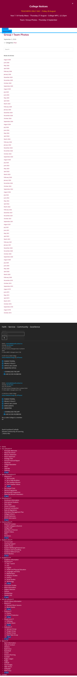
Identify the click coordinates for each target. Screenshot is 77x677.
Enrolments (9, 406)
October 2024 (7, 118)
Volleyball (7, 669)
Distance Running (9, 655)
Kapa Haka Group (12, 635)
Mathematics (11, 573)
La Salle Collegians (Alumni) (13, 526)
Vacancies (7, 462)
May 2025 (6, 98)
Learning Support (9, 544)
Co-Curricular (8, 542)
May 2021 (6, 233)
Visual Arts (7, 619)
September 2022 (8, 189)
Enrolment (5, 498)
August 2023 (7, 160)
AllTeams (19, 357)
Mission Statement (10, 455)
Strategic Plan (8, 458)
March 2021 (7, 239)
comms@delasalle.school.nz (14, 343)
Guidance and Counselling (12, 550)
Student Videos (9, 532)
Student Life (6, 540)
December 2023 (8, 148)
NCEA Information (10, 587)
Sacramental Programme (12, 492)
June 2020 (6, 265)
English (9, 567)
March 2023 (7, 174)
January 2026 (7, 74)
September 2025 (8, 86)
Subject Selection (9, 589)
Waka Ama (7, 671)
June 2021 (6, 230)
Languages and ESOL (13, 571)
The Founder (11, 478)
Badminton (7, 649)
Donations (7, 536)
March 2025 (7, 104)
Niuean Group (11, 633)
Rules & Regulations (10, 510)
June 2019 (6, 292)
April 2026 (6, 68)
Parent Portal (9, 361)
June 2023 (6, 165)
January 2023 (7, 180)
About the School (9, 453)
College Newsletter (10, 464)
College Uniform (9, 514)
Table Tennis (8, 667)
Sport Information (10, 643)
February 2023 (8, 177)
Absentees (8, 408)
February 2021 (8, 242)
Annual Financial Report (12, 460)
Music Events (11, 607)
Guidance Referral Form (12, 552)
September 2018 (8, 307)
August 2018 (7, 310)
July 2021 (6, 227)
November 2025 (8, 80)
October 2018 (7, 304)
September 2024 (8, 121)
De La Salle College (8, 442)
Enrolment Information (11, 500)
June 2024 (6, 130)
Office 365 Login (10, 366)
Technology (10, 581)
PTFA (6, 534)
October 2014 (7, 313)
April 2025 (6, 101)
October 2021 (7, 218)
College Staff (8, 528)
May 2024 (6, 133)
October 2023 (7, 154)
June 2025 (6, 95)
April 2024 (6, 136)
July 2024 (6, 127)
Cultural (6, 627)
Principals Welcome (10, 451)
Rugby (6, 661)
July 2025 (6, 92)
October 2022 (7, 186)
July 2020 (6, 263)
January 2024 (7, 145)
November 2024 (8, 115)
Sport (3, 641)
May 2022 (6, 201)
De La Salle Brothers (13, 480)
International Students (11, 502)
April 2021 (6, 236)
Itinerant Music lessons (14, 605)
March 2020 (7, 274)
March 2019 (7, 301)
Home (4, 447)
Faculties (7, 562)
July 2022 (6, 195)
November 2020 (8, 251)
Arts (8, 565)
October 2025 (7, 83)
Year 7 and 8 (11, 564)
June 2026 (6, 62)
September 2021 (8, 221)
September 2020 (8, 257)
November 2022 (8, 183)
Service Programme (10, 490)
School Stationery (9, 516)
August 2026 (7, 59)
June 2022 (6, 198)
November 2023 (8, 151)
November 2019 (8, 280)
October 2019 (7, 283)
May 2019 (6, 295)
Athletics (7, 647)
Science (9, 577)
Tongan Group (11, 631)
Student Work (11, 623)
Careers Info (8, 595)
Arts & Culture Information (12, 601)
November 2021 (8, 215)
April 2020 (6, 271)
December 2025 (8, 77)
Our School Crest (9, 488)
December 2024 (8, 112)
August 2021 (7, 224)
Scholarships (8, 593)
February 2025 (8, 107)
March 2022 (7, 207)
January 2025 (7, 110)
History (6, 476)
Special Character (7, 474)
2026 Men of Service (11, 530)
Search (4, 331)
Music (6, 603)
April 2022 (6, 204)
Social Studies (11, 579)
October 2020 (7, 254)
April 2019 (6, 298)
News (6, 466)
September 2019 (8, 286)
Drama (6, 611)
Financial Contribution (11, 508)
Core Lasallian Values (13, 484)
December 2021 (8, 212)
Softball (6, 663)
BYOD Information (10, 518)
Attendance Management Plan (14, 512)
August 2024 (7, 124)
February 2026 (8, 71)
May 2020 (6, 268)
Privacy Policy (9, 363)
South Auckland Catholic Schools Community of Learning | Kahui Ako (12, 431)
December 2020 (8, 248)
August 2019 (7, 289)
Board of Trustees (10, 524)
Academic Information (11, 560)
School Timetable (9, 506)
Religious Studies (12, 575)
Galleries (7, 470)
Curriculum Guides (10, 585)
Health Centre (8, 546)
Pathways (10, 621)
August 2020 (7, 260)
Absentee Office (10, 368)
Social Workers (9, 554)
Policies (6, 591)
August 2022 (7, 192)
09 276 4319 (10, 345)
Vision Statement (9, 456)
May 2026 (6, 65)
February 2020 (8, 277)
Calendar (7, 468)
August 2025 (7, 89)
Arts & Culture (6, 599)
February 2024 (8, 142)
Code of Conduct (9, 645)
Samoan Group (11, 629)
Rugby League (8, 659)
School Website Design (8, 357)
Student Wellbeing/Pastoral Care (14, 548)
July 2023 (6, 162)
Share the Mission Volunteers (13, 494)
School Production (12, 615)
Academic (5, 558)
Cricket (6, 653)
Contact (4, 674)
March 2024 (7, 139)
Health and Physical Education (16, 569)
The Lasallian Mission (13, 482)
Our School (5, 449)
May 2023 (6, 168)
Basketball (7, 651)
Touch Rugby (8, 665)
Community (5, 522)
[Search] (4, 338)
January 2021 (7, 245)
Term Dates (7, 504)
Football (6, 657)
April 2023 (6, 171)
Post (15, 43)
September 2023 (8, 157)
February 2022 (8, 210)
